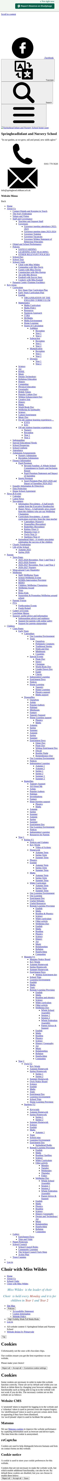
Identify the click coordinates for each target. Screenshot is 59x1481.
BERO (21, 583)
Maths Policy (30, 308)
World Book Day (26, 407)
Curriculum (18, 287)
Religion (39, 949)
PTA (15, 603)
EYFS (27, 422)
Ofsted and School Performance (27, 244)
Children (11, 626)
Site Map (11, 1306)
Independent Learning (40, 677)
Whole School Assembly (47, 1011)
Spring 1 (39, 771)
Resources (28, 310)
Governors (23, 224)
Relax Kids (23, 593)
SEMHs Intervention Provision (32, 580)
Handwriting (41, 952)
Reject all (6, 1368)
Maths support (42, 694)
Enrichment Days (38, 679)
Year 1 (38, 333)
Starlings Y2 (29, 1104)
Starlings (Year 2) (32, 537)
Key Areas (11, 285)
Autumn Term (42, 852)
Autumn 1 (40, 766)
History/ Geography (45, 1043)
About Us (11, 208)
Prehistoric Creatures (45, 644)
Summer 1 (40, 776)
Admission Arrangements (24, 453)
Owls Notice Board (38, 1081)
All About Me (36, 786)
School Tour (18, 259)
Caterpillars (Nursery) (34, 521)
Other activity (42, 921)
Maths (21, 404)
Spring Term (41, 855)
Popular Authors (37, 705)
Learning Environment (40, 980)
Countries (40, 654)
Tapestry (39, 687)
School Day (18, 257)
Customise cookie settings (35, 1368)
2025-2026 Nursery (27, 562)
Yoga (20, 590)
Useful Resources (38, 903)
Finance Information (22, 460)
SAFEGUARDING (27, 249)
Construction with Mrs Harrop (32, 272)
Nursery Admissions (27, 455)
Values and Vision (21, 216)
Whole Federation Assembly (49, 1021)
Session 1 (45, 1015)
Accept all (17, 1368)
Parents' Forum (19, 600)
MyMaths (28, 318)
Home (9, 206)
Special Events (36, 656)
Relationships (42, 946)
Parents (10, 555)
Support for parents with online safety (35, 621)
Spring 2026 (24, 552)
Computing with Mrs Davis (30, 267)
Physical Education (27, 387)
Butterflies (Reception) (34, 527)
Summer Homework (39, 969)
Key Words (35, 845)
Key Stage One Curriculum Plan (33, 290)
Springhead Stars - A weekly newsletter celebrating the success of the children (36, 540)
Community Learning (28, 1249)
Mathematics (24, 303)
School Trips (35, 977)
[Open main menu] (23, 115)
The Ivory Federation (22, 214)
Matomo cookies (15, 1429)
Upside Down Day (44, 669)
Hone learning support (40, 801)
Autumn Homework (39, 964)
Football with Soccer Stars (30, 277)
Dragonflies (29, 697)
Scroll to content (8, 14)
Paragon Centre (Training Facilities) (29, 282)
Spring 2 (39, 773)
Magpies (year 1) (31, 532)
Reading (39, 931)
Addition (34, 328)
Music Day (23, 417)
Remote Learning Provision (42, 906)
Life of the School (21, 547)
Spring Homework (38, 967)
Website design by (20, 1332)
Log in (10, 1262)
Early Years (23, 631)
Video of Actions (43, 847)
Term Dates (18, 557)
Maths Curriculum (32, 305)
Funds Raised (24, 608)
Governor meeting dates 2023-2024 (40, 231)
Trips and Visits (25, 1239)
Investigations (36, 796)
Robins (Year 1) (31, 529)
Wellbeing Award (26, 588)
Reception (40, 331)
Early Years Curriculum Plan (31, 292)
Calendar (17, 496)
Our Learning (36, 896)
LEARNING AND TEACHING (33, 252)
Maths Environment (33, 320)
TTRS (27, 315)
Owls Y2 (28, 1064)
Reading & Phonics (44, 913)
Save (26, 1478)
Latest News (18, 499)
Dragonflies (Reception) (35, 524)
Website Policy (19, 1316)
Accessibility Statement (23, 1311)
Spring (33, 728)
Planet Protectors (20, 1242)
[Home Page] (25, 128)
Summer (33, 730)
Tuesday (45, 1168)
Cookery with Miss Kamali (30, 280)
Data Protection (20, 488)
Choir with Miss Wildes (29, 264)
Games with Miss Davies (29, 269)
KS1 (26, 425)
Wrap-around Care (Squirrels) (26, 570)
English (21, 295)
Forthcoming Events (27, 605)
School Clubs (19, 262)
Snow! (39, 661)
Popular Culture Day (27, 394)
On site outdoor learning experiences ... (36, 420)
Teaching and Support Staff (30, 221)
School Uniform (20, 448)
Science (21, 366)
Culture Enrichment (27, 415)
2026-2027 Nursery (27, 567)
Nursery (27, 430)
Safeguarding (19, 440)
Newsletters (18, 501)
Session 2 (45, 1018)
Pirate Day (40, 659)
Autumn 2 (40, 768)
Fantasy (33, 712)
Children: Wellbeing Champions (32, 585)
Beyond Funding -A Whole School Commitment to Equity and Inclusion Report (40, 468)
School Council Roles (28, 1247)
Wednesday (46, 1170)
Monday (45, 1165)
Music (21, 374)
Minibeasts (40, 651)
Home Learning (31, 323)
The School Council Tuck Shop (32, 1252)
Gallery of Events (20, 611)
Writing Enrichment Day (47, 748)
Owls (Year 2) (30, 534)
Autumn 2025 (24, 549)
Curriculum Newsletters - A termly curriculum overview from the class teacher (37, 517)
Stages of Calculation (33, 325)
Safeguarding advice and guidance (33, 618)
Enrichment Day (37, 824)
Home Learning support (40, 717)
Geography (23, 389)
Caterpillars (29, 633)
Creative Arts (24, 399)
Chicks (39, 674)
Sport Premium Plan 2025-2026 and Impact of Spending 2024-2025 (40, 482)
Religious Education (27, 379)
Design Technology (27, 376)
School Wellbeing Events (29, 577)
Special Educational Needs (25, 443)
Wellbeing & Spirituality (29, 409)
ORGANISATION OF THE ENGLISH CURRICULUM (37, 298)
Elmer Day (40, 743)
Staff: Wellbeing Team (28, 575)
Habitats (33, 707)
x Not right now (47, 1)
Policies (16, 247)
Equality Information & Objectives (28, 486)
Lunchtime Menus (21, 613)
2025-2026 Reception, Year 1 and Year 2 (36, 560)
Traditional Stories (44, 646)
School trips (35, 1137)
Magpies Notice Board (40, 959)
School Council (20, 1244)
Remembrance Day (44, 756)
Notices (33, 682)
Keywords (34, 1109)
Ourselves (40, 641)
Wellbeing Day (42, 924)
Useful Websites (37, 901)
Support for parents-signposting (32, 623)
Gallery (16, 1234)
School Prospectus (21, 445)
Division (34, 359)
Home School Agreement (24, 491)
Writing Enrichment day (46, 974)
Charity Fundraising (22, 544)
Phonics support (43, 692)
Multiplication (36, 348)
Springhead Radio (44, 1145)
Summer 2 (40, 778)
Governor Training (32, 234)
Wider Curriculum (38, 883)
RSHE (21, 371)
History (21, 381)
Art (19, 369)
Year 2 (38, 336)
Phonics (39, 720)
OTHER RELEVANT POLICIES (34, 254)
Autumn (33, 725)
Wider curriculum (43, 918)
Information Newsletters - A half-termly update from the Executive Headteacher (36, 505)
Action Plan (23, 1254)
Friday (44, 1175)
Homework (35, 850)
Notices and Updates (39, 842)
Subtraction (35, 338)
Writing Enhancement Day (30, 397)
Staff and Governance (22, 219)
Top (3, 1337)
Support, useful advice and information (30, 616)
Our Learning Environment (42, 636)
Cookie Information (21, 1314)
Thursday (45, 1173)
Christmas (40, 664)
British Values (24, 392)
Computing (23, 384)
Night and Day (42, 649)
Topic (32, 639)
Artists (33, 702)
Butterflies (28, 781)
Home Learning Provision (41, 1102)
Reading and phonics (45, 997)
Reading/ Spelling (44, 1155)
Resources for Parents (39, 834)
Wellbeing (17, 572)
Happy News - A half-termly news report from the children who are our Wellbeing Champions (36, 511)
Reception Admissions (28, 458)
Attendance (18, 450)
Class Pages (18, 628)
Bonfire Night (42, 753)
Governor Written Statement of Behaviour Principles (38, 240)
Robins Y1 (29, 840)
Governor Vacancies (33, 236)
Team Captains (19, 1257)
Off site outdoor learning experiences (35, 427)
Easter (38, 672)
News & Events (14, 493)
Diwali (39, 750)
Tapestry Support (37, 715)
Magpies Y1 (29, 957)
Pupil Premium (25, 463)
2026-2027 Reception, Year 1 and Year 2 (36, 565)
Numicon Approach (33, 313)
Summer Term (42, 857)
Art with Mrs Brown (27, 275)
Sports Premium (25, 478)
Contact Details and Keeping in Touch (30, 211)
